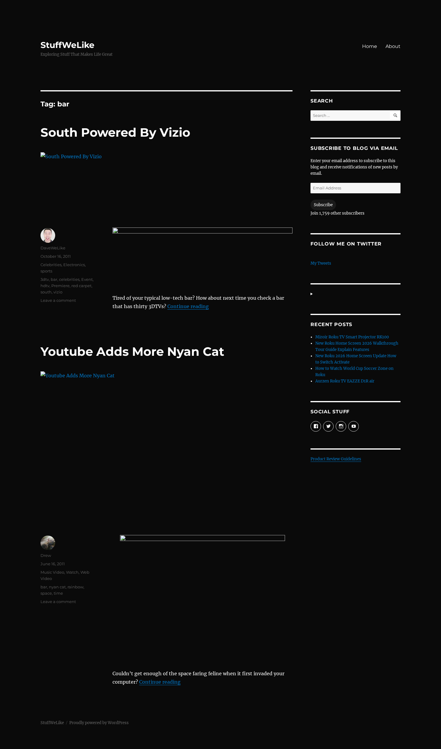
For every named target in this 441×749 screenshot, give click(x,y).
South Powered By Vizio (115, 132)
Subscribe (323, 204)
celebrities (69, 279)
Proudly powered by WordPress (99, 722)
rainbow (75, 586)
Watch (72, 572)
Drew (45, 555)
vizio (57, 292)
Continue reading (188, 306)
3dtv (44, 279)
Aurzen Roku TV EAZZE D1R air (344, 381)
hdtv (45, 285)
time (58, 593)
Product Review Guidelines (335, 459)
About (393, 46)
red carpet (81, 285)
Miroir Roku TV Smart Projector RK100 (352, 337)
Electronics (74, 264)
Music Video (52, 572)
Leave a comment (58, 300)
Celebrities (51, 264)
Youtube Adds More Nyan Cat (132, 351)
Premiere (60, 285)
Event (87, 279)
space (46, 593)
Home (369, 46)
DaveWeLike (52, 247)
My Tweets (320, 263)
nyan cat (57, 586)
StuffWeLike (67, 45)
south (46, 292)
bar (54, 279)
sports (46, 271)
